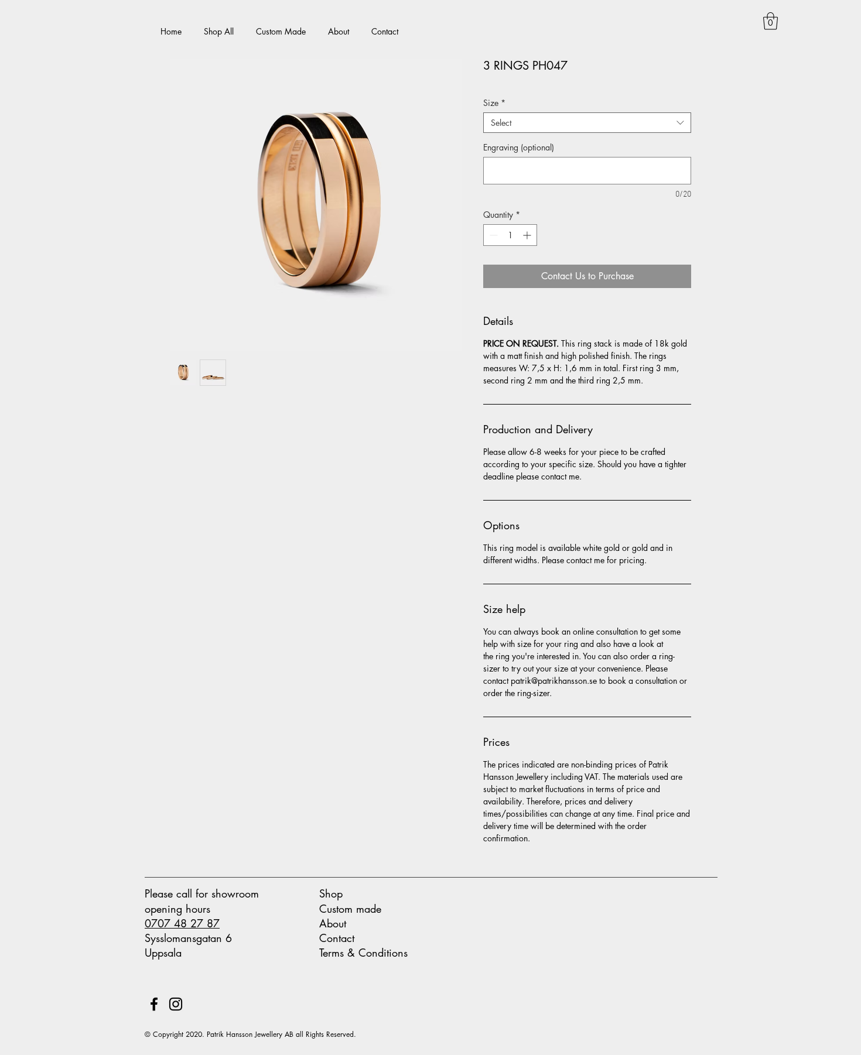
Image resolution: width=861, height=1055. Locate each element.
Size (494, 103)
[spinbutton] (510, 235)
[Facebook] (154, 1004)
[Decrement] (492, 235)
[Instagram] (175, 1004)
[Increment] (528, 235)
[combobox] (587, 122)
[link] (770, 21)
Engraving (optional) (518, 147)
